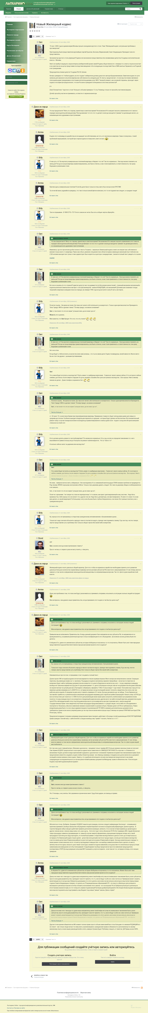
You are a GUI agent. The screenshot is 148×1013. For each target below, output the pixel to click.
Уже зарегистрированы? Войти (118, 3)
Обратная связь (85, 992)
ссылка (52, 258)
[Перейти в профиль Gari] (32, 25)
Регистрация (136, 3)
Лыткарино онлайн (13, 40)
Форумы (8, 13)
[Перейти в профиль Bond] (39, 545)
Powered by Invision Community (74, 997)
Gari (42, 27)
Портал (8, 9)
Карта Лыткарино (13, 45)
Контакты (10, 1008)
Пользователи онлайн (21, 13)
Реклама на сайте (19, 1008)
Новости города (12, 35)
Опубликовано (60, 42)
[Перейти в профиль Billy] (39, 164)
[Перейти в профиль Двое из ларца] (39, 113)
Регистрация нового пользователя (59, 964)
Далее (38, 36)
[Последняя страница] (42, 36)
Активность (45, 13)
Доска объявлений (32, 9)
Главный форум (62, 27)
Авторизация (123, 24)
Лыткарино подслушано (15, 29)
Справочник (49, 9)
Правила (35, 13)
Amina (40, 132)
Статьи (60, 9)
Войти (112, 962)
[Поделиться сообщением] (140, 42)
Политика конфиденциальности (67, 992)
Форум (19, 9)
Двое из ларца (41, 107)
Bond (40, 538)
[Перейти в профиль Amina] (39, 139)
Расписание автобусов (15, 50)
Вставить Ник (54, 98)
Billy (40, 157)
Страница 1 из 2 (50, 36)
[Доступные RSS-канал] (142, 988)
